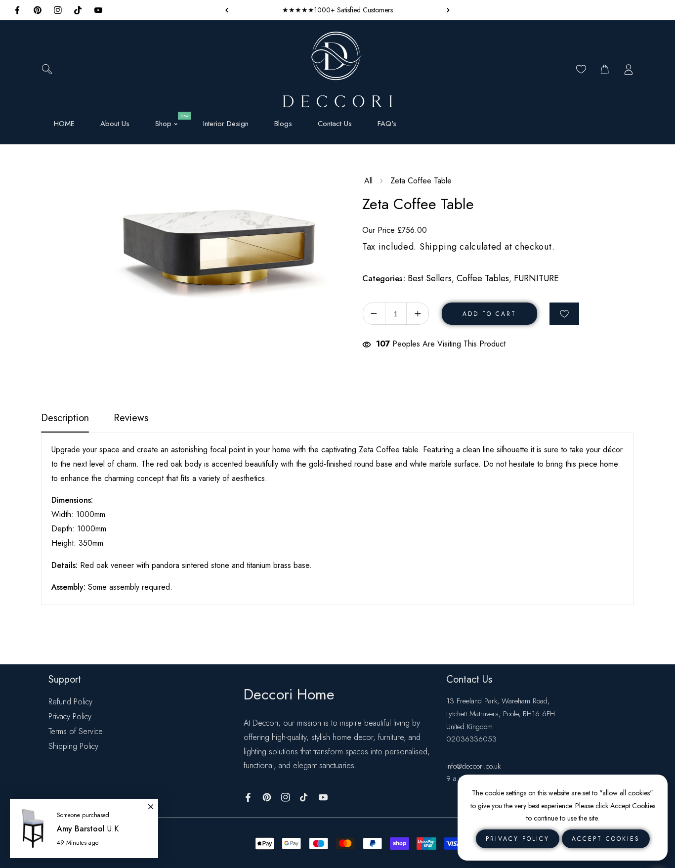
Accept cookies (606, 838)
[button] (446, 10)
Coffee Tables (483, 278)
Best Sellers (430, 278)
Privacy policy (517, 838)
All (368, 180)
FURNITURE (536, 278)
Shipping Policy (73, 746)
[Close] (150, 802)
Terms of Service (75, 731)
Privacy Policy (69, 716)
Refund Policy (70, 701)
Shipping (438, 246)
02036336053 (471, 739)
